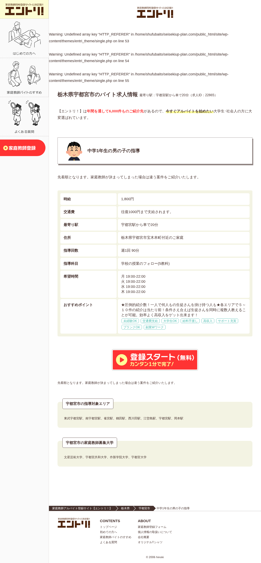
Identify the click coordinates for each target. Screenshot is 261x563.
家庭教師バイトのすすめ (115, 537)
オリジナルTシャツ (150, 542)
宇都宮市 (144, 508)
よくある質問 (108, 542)
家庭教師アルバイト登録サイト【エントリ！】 (82, 508)
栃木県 (125, 508)
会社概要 (143, 537)
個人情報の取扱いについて (155, 532)
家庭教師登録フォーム (152, 526)
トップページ (108, 526)
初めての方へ (108, 532)
